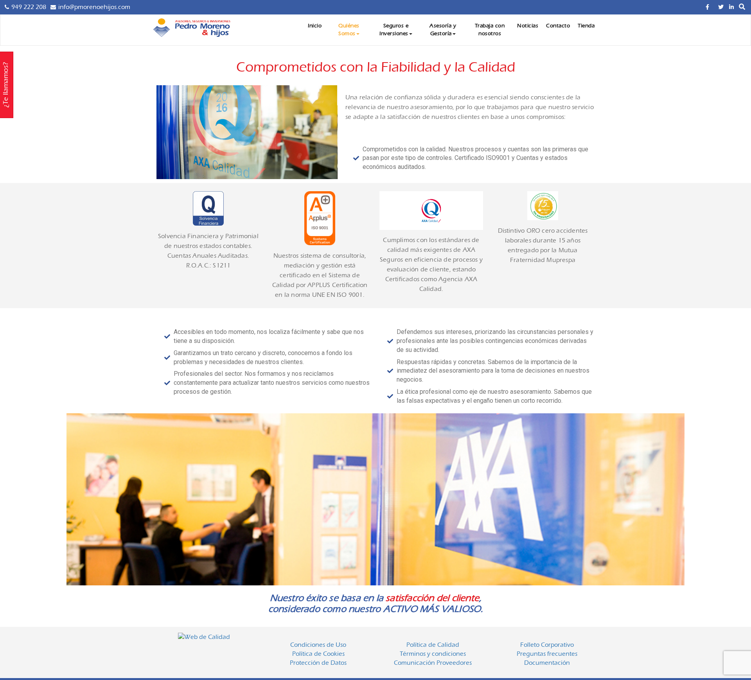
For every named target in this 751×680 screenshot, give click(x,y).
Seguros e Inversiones (393, 30)
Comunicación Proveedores (433, 662)
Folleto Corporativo (547, 644)
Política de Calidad (432, 644)
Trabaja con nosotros (490, 30)
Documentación (547, 662)
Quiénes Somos (348, 30)
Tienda (586, 26)
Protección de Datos (318, 662)
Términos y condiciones (433, 653)
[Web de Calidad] (204, 638)
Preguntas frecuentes (547, 653)
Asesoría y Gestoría (442, 30)
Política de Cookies (318, 653)
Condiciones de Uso (318, 644)
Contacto (558, 26)
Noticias (527, 26)
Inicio (315, 26)
